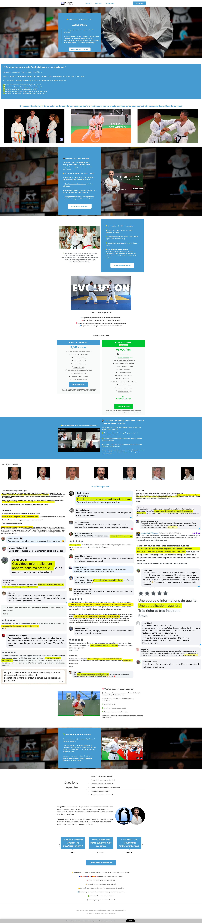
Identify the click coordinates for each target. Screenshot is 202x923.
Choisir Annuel (123, 406)
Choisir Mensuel (78, 385)
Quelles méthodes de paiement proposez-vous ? (105, 787)
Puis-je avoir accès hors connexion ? (102, 795)
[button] (3, 126)
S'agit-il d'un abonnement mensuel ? (102, 776)
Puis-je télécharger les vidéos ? (100, 791)
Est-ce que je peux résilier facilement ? (102, 783)
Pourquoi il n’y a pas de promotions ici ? (103, 780)
